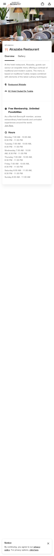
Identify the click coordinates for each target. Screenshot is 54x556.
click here (34, 550)
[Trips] (42, 3)
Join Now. (19, 125)
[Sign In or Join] (49, 3)
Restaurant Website (17, 84)
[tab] (9, 57)
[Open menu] (4, 4)
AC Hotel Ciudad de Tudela (20, 91)
